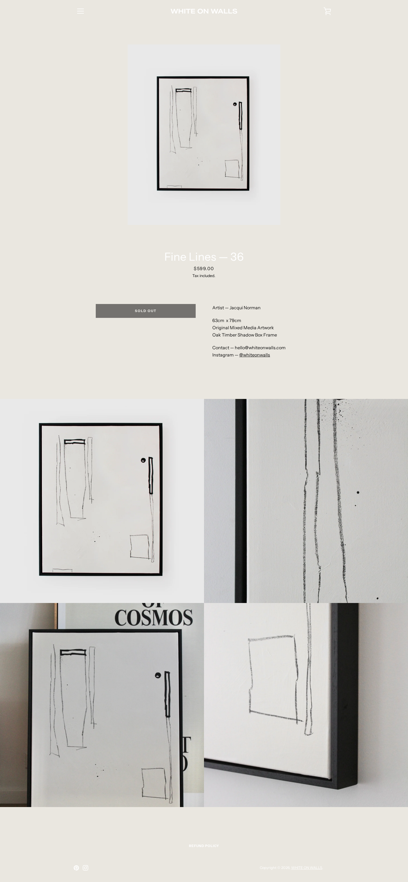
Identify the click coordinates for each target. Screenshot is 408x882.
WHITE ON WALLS (306, 868)
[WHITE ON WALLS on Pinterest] (76, 867)
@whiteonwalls (254, 355)
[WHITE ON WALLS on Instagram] (85, 867)
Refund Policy (204, 846)
